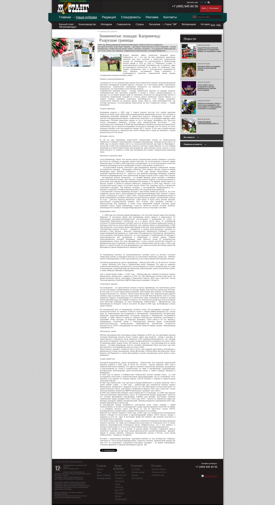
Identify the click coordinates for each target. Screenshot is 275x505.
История (205, 24)
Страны (140, 24)
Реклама (152, 17)
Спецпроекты (131, 17)
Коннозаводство (87, 24)
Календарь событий (104, 478)
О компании (135, 469)
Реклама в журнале (159, 469)
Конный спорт (66, 24)
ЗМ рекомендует (67, 27)
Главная (65, 17)
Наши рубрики (86, 17)
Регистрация (213, 8)
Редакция (109, 17)
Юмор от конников (104, 475)
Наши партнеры (137, 478)
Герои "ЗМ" (171, 24)
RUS (213, 25)
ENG (219, 25)
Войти (204, 8)
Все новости (191, 136)
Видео (99, 472)
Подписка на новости (195, 144)
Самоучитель (124, 24)
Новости (100, 469)
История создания (138, 472)
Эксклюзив (154, 24)
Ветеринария (189, 24)
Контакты (170, 17)
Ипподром (106, 24)
